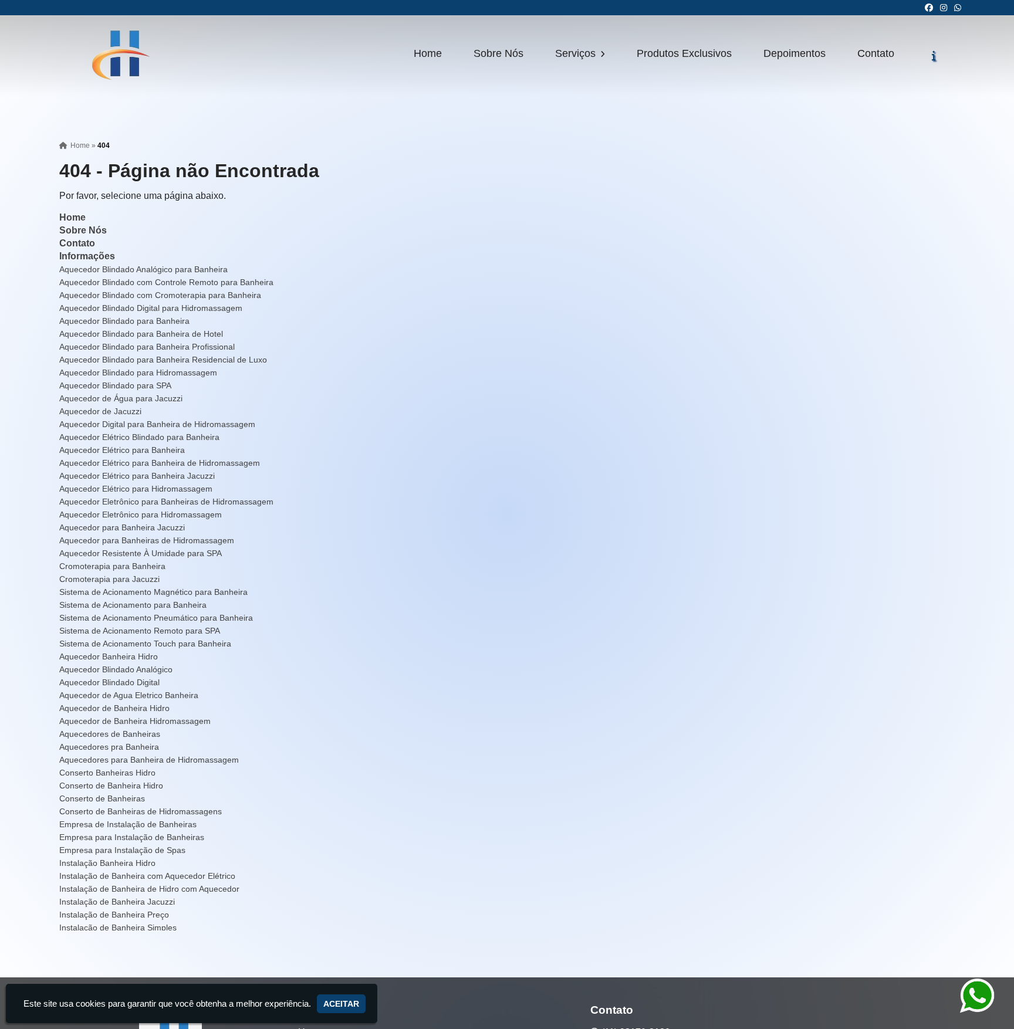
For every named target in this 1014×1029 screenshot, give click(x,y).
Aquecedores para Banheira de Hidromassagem (149, 759)
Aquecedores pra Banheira (109, 747)
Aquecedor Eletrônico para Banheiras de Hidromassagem (166, 501)
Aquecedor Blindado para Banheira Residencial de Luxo (163, 359)
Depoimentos (794, 53)
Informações (87, 256)
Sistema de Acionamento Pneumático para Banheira (156, 617)
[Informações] (934, 55)
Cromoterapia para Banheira (112, 566)
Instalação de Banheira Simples (118, 927)
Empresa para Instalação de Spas (122, 850)
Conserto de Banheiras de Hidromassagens (140, 811)
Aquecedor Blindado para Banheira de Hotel (141, 334)
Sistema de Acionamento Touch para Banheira (145, 643)
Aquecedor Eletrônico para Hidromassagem (140, 514)
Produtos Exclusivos (684, 53)
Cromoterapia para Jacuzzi (109, 579)
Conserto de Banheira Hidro (111, 785)
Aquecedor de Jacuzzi (100, 411)
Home (428, 53)
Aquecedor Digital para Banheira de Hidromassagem (157, 424)
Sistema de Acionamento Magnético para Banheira (153, 592)
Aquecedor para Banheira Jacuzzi (122, 527)
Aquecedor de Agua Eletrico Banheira (128, 695)
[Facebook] (929, 7)
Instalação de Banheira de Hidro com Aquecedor (149, 888)
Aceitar (341, 1003)
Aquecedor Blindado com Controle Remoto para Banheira (166, 282)
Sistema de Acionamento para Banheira (133, 605)
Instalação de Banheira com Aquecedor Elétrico (147, 876)
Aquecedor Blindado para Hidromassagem (138, 372)
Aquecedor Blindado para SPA (115, 385)
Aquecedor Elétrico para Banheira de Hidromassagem (159, 463)
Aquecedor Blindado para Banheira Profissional (147, 346)
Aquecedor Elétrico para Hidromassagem (135, 488)
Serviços (577, 53)
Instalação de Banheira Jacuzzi (117, 901)
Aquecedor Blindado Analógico (116, 669)
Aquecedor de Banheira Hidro (114, 708)
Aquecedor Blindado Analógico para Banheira (143, 269)
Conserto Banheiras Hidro (107, 772)
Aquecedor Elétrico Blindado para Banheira (139, 437)
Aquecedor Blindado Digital (109, 682)
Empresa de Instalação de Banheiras (128, 824)
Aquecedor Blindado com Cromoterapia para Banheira (160, 295)
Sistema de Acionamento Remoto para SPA (139, 630)
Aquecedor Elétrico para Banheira (122, 450)
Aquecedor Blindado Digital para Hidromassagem (150, 308)
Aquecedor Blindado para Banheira (124, 321)
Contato (875, 53)
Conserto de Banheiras (102, 798)
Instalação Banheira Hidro (107, 863)
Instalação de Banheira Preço (114, 914)
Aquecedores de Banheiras (109, 734)
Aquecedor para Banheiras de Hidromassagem (146, 540)
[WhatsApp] (957, 7)
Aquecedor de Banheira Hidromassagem (135, 721)
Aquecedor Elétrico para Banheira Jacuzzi (137, 475)
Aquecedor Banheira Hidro (108, 656)
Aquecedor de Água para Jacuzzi (120, 398)
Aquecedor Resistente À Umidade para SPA (140, 553)
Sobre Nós (498, 53)
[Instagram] (943, 7)
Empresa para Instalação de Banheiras (131, 837)
